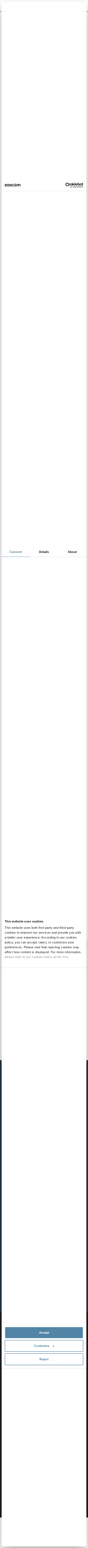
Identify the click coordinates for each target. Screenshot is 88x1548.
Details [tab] (44, 552)
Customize (41, 1345)
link (65, 957)
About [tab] (72, 552)
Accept (44, 1332)
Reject (44, 1359)
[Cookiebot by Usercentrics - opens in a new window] (65, 185)
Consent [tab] (16, 552)
